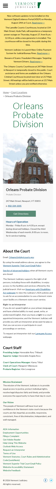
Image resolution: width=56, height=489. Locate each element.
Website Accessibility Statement (18, 467)
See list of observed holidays (16, 270)
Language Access (43, 333)
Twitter (51, 480)
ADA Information (11, 429)
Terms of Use (9, 453)
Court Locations (19, 92)
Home (6, 92)
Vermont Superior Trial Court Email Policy (22, 265)
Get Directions (21, 213)
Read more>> (38, 22)
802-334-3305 (15, 206)
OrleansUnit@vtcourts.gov (21, 257)
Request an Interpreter (14, 450)
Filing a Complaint (11, 436)
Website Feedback (11, 470)
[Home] (28, 5)
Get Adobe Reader (12, 439)
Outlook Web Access (13, 446)
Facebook (45, 480)
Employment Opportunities (16, 432)
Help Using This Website (14, 443)
